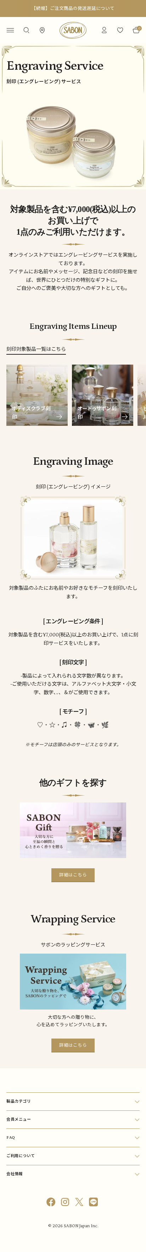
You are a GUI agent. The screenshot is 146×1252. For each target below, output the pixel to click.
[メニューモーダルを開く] (10, 30)
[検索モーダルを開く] (26, 30)
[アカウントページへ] (104, 30)
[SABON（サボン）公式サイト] (73, 30)
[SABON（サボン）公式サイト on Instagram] (66, 1203)
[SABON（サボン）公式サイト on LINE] (94, 1203)
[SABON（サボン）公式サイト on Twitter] (80, 1203)
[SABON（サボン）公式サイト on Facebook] (51, 1203)
